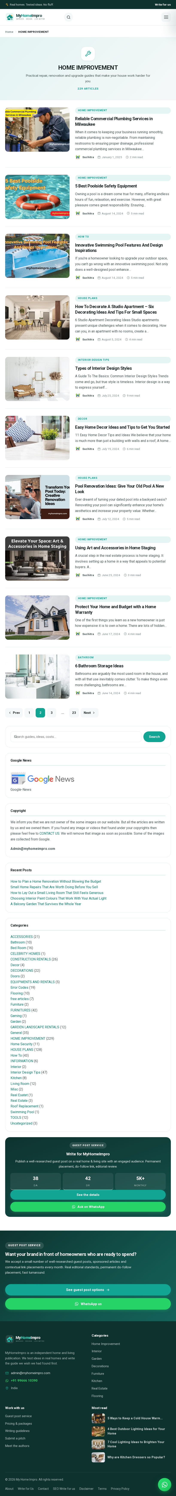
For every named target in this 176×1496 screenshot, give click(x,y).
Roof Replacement (24, 1106)
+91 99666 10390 (24, 1380)
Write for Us (26, 1488)
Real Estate (19, 1101)
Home (9, 31)
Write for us (163, 4)
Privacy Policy (120, 1488)
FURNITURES (20, 1010)
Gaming (16, 1016)
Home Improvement (106, 1344)
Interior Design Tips (93, 359)
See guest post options (85, 1290)
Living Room (20, 1084)
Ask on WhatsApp (91, 1207)
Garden (16, 1022)
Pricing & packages (18, 1424)
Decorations (100, 1366)
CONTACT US (49, 833)
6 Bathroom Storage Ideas (99, 665)
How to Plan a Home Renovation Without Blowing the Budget (56, 881)
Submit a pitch (15, 1438)
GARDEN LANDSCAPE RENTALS (35, 1027)
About (9, 1488)
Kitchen (16, 1078)
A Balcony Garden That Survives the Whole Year (46, 904)
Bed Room (18, 948)
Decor (82, 418)
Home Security (22, 1044)
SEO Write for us (64, 1488)
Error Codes (19, 987)
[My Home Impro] (33, 17)
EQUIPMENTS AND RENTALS (33, 982)
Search (154, 737)
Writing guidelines (17, 1431)
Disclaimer (86, 1488)
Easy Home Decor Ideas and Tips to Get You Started (122, 427)
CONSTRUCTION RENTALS (31, 959)
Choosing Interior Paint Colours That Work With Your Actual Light (58, 898)
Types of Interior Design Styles (103, 368)
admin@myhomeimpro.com (30, 1373)
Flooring (17, 993)
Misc (14, 1089)
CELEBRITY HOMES (25, 954)
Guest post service (18, 1416)
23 (74, 713)
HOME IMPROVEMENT (92, 110)
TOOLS (16, 1118)
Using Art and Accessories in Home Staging (115, 547)
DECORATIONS (22, 971)
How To (83, 236)
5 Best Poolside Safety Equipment (106, 186)
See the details (88, 1195)
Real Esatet (19, 1095)
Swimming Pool (22, 1112)
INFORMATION (22, 1061)
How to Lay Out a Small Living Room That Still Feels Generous (57, 893)
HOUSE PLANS (87, 298)
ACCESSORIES (22, 937)
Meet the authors (17, 1446)
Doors (15, 976)
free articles (20, 999)
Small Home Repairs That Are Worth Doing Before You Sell (54, 887)
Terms (102, 1488)
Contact (43, 1488)
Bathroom (86, 657)
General (16, 1033)
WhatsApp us (91, 1304)
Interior (16, 1067)
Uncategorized (21, 1123)
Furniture (17, 1004)
